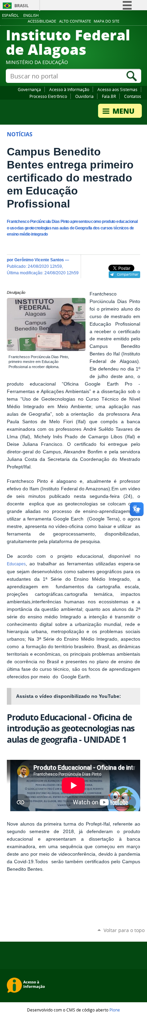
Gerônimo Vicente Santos (39, 259)
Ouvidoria (84, 96)
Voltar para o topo (124, 930)
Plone (114, 1010)
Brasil (21, 6)
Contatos (132, 96)
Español (10, 15)
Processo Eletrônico (48, 96)
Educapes (16, 564)
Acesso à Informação (69, 89)
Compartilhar (127, 274)
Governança (29, 89)
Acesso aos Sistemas (117, 89)
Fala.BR (109, 96)
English (31, 15)
